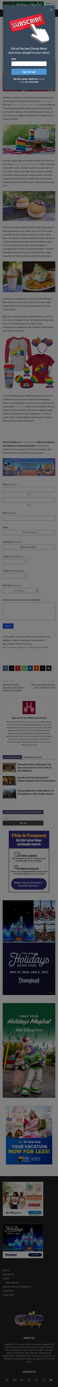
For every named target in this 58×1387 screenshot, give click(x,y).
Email (13, 59)
